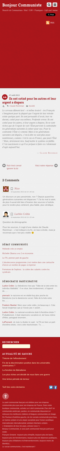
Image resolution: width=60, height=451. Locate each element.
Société (32, 106)
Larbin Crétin (22, 213)
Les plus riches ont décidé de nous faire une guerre (26, 374)
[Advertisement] (30, 57)
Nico (17, 188)
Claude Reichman (17, 106)
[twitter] (51, 387)
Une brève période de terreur (15, 379)
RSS (52, 23)
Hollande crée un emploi (12, 249)
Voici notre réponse (44, 165)
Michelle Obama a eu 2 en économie (17, 253)
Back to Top (5, 396)
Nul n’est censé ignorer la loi (14, 167)
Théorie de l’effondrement (14, 358)
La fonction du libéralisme (14, 370)
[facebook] (55, 387)
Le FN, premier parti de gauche (15, 258)
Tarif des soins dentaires (13, 387)
